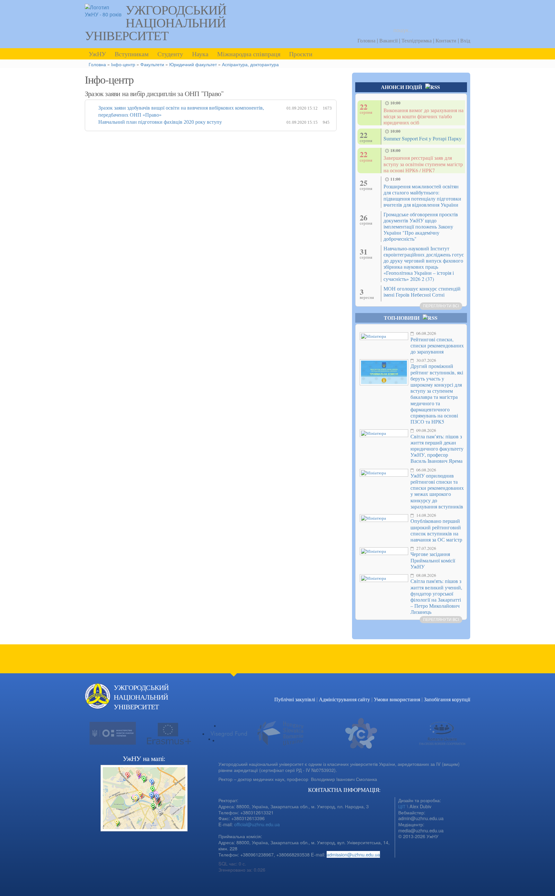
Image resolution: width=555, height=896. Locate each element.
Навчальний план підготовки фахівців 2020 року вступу (160, 122)
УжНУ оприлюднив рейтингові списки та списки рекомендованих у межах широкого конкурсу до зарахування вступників (437, 491)
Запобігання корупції (447, 699)
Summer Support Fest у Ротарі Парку (422, 138)
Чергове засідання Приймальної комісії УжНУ (432, 560)
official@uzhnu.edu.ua (257, 824)
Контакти (446, 40)
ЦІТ (402, 806)
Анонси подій (401, 87)
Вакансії (388, 40)
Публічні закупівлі (294, 699)
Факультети (152, 64)
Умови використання (397, 699)
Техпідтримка (416, 40)
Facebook (451, 695)
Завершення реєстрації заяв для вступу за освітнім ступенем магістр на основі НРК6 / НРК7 (423, 163)
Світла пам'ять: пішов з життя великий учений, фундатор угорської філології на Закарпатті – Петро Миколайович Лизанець (436, 596)
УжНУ (97, 53)
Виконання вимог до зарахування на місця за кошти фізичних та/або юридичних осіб (423, 116)
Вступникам (132, 53)
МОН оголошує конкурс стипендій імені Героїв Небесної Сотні (422, 291)
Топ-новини (401, 317)
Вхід (465, 40)
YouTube (463, 695)
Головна (366, 40)
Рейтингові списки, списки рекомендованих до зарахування (437, 345)
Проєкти (301, 53)
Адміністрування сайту (344, 699)
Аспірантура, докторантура (250, 64)
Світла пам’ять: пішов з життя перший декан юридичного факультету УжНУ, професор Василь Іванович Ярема (436, 448)
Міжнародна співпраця (248, 53)
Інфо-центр (123, 64)
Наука (200, 53)
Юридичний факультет (193, 64)
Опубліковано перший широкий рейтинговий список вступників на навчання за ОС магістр (436, 530)
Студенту (170, 53)
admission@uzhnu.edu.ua (353, 854)
